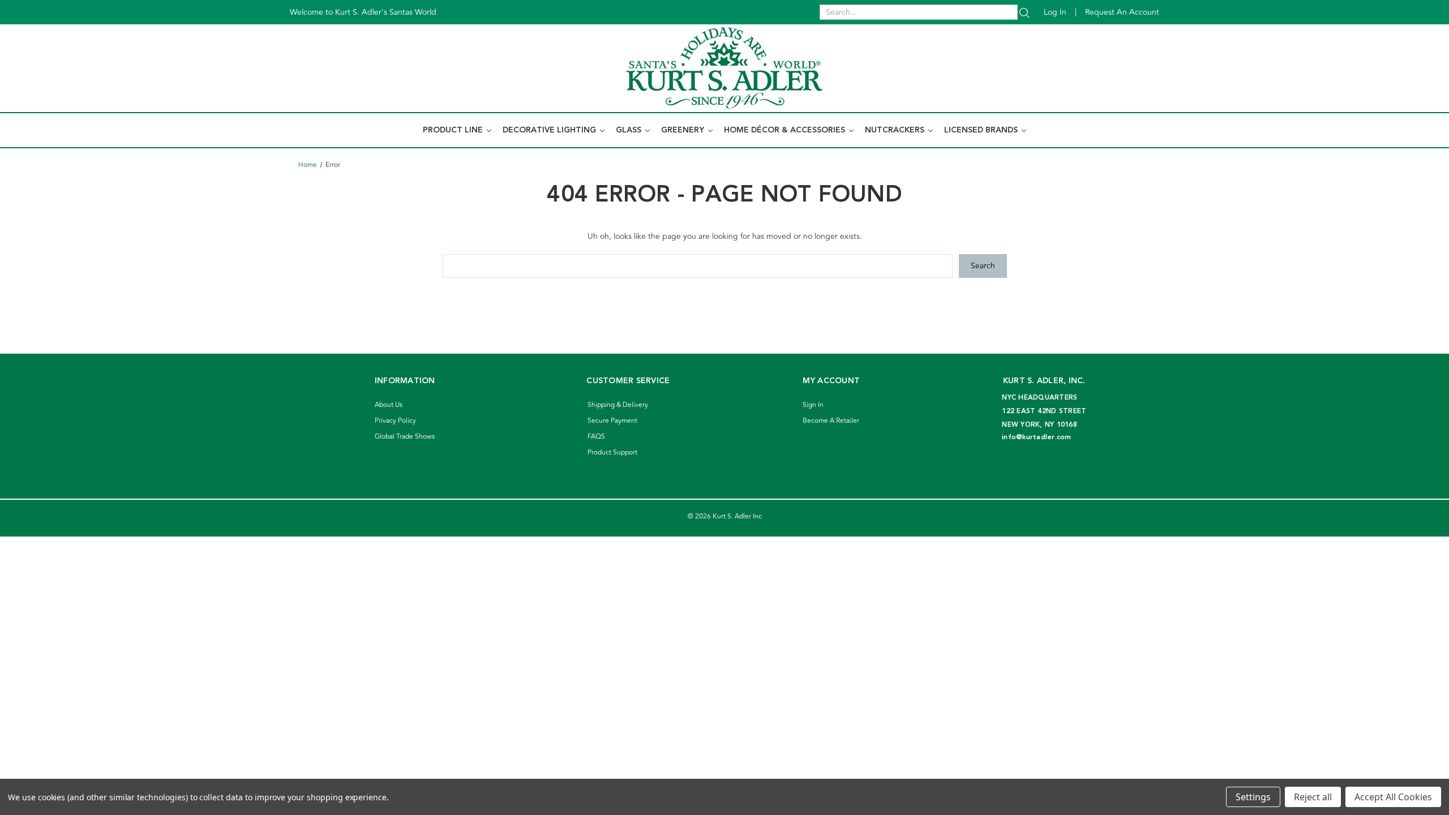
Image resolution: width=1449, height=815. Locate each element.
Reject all (1313, 797)
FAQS (596, 436)
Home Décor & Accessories (785, 130)
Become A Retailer (831, 420)
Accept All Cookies (1393, 797)
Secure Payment (612, 420)
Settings (1253, 797)
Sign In (813, 405)
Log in (1055, 12)
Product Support (612, 452)
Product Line (454, 130)
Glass (630, 130)
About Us (388, 405)
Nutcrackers (896, 130)
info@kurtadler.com (1036, 437)
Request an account (1122, 12)
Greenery (683, 130)
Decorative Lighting (550, 130)
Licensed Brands (982, 130)
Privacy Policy (395, 420)
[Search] (1024, 12)
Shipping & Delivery (618, 405)
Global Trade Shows (405, 436)
